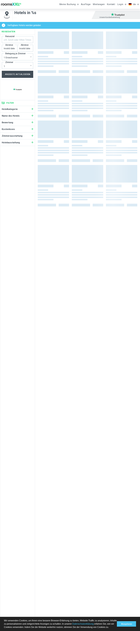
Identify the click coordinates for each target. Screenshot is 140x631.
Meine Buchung (67, 4)
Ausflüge (86, 4)
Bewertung (7, 122)
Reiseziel (9, 36)
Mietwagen (99, 4)
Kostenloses (8, 129)
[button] (109, 627)
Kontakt (111, 4)
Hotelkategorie (10, 109)
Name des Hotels (11, 116)
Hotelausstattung (11, 142)
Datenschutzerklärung (83, 624)
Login (120, 4)
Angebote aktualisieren (17, 74)
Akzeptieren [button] (126, 624)
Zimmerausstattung (12, 136)
